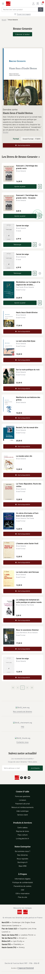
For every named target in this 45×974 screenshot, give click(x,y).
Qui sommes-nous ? (22, 851)
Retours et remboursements (22, 807)
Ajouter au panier (20, 186)
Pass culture (23, 835)
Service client (22, 815)
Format (16, 139)
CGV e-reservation (22, 893)
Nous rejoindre (22, 859)
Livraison (22, 800)
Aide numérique (22, 811)
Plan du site (22, 897)
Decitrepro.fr (22, 862)
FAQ (22, 727)
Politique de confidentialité (22, 882)
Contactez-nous (22, 742)
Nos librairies (22, 855)
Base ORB (22, 866)
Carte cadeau (22, 827)
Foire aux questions (22, 796)
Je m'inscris (35, 768)
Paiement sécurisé (22, 804)
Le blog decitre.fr (22, 838)
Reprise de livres (22, 831)
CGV (22, 890)
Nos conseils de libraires (22, 711)
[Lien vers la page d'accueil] (8, 3)
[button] (22, 123)
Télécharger (17, 244)
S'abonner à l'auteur (22, 34)
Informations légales (22, 879)
